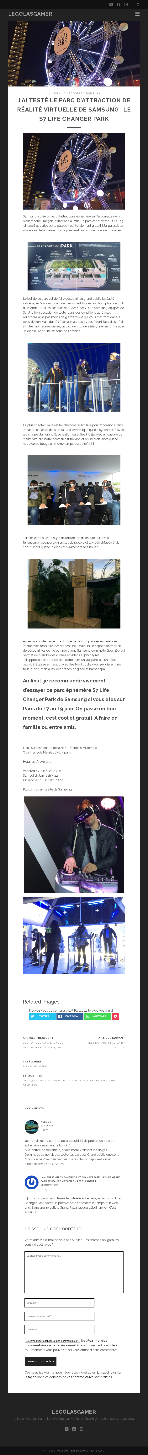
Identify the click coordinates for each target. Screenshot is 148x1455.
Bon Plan (93, 93)
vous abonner (82, 1350)
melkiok (46, 1122)
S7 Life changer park (99, 1080)
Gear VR (45, 1080)
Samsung (30, 1085)
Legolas (75, 93)
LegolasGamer (30, 14)
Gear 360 (30, 1080)
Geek (43, 1066)
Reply (44, 1129)
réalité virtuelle (67, 1080)
